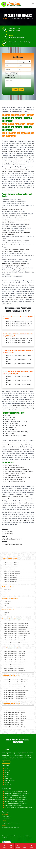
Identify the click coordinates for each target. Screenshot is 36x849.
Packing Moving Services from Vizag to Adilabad (15, 653)
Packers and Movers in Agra (10, 569)
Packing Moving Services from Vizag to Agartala (14, 655)
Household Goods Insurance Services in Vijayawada (18, 807)
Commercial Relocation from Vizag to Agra (13, 714)
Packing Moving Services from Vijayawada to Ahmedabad (17, 633)
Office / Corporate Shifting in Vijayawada (15, 797)
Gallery (6, 776)
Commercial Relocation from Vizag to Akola (13, 724)
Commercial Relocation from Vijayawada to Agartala (15, 684)
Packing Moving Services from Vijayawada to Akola (15, 640)
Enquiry (7, 782)
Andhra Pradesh (7, 589)
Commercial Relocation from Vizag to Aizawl (14, 720)
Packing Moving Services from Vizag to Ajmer (14, 666)
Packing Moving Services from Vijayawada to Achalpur (16, 623)
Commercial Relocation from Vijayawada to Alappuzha (16, 698)
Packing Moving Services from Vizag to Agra (14, 657)
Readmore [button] (6, 762)
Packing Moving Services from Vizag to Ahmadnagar (15, 659)
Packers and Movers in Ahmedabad (12, 573)
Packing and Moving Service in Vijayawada (16, 791)
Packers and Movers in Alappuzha (11, 581)
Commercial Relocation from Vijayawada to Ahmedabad (16, 690)
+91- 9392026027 (15, 30)
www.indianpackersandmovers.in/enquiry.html (20, 520)
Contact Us (8, 784)
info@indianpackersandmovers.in (17, 37)
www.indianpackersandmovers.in (12, 151)
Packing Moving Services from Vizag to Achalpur (15, 651)
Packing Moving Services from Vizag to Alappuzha (15, 670)
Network (7, 774)
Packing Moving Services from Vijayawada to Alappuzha (16, 642)
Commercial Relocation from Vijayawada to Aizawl (15, 692)
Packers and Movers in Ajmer (10, 577)
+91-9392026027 (6, 818)
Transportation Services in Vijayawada (15, 801)
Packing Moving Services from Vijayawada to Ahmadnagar (17, 631)
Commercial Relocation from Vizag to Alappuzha (15, 726)
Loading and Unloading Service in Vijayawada (17, 793)
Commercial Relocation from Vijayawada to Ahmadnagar (16, 688)
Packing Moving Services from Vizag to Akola (14, 668)
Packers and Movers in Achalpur (11, 562)
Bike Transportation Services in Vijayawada (16, 799)
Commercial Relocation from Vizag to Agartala (14, 712)
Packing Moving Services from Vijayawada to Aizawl (15, 635)
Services (7, 772)
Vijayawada (6, 591)
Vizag (5, 594)
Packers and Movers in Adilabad (11, 564)
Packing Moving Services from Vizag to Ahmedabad (15, 662)
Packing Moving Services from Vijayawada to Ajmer (15, 637)
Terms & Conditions (10, 780)
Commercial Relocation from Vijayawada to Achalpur (16, 679)
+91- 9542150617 (15, 28)
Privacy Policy (8, 778)
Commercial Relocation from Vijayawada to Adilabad (16, 681)
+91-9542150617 (6, 816)
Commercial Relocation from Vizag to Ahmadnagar (15, 716)
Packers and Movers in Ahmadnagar (12, 571)
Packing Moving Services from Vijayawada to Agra (15, 629)
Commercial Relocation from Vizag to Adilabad (14, 710)
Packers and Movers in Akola (10, 579)
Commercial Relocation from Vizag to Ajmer (13, 722)
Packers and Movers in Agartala (11, 567)
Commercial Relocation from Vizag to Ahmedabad (15, 718)
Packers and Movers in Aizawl (10, 575)
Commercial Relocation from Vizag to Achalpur (14, 708)
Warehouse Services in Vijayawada (14, 805)
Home (5, 18)
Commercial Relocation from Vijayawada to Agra (15, 686)
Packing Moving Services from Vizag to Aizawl (14, 664)
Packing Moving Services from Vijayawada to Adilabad (16, 625)
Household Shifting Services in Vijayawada (16, 795)
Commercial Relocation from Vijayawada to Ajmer (15, 694)
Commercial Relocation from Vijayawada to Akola (15, 696)
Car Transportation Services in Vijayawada (16, 803)
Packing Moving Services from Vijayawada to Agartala (16, 627)
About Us (7, 770)
